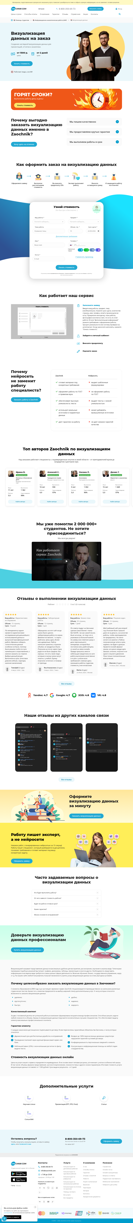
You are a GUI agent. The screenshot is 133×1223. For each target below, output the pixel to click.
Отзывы (65, 14)
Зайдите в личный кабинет (96, 335)
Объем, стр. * (75, 227)
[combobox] (48, 221)
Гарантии (55, 14)
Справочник (75, 14)
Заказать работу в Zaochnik (26, 399)
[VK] (92, 250)
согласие (84, 273)
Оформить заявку (95, 9)
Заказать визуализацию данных (86, 816)
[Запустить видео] (66, 561)
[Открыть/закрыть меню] (12, 20)
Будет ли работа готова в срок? (46, 904)
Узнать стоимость (22, 63)
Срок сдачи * (92, 227)
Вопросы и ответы (109, 1176)
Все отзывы (66, 684)
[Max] (98, 250)
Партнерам (87, 1188)
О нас (85, 1167)
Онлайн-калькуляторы (110, 1173)
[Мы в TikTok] (52, 1201)
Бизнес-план (85, 618)
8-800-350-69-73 (75, 1138)
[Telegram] (80, 250)
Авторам (41, 9)
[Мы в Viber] (48, 1188)
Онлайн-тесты (107, 1170)
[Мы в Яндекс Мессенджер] (39, 1192)
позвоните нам (25, 1144)
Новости (86, 1179)
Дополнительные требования (66, 236)
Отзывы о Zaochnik (89, 1176)
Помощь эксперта (69, 1192)
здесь (13, 1144)
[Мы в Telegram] (39, 1188)
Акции (85, 14)
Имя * (37, 241)
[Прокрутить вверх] (128, 1215)
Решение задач (119, 618)
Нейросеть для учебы (110, 1185)
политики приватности (70, 273)
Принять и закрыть (12, 1217)
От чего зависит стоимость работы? (47, 898)
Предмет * (74, 218)
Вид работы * (39, 218)
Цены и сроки (16, 14)
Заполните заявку (91, 305)
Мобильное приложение (111, 1182)
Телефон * (74, 241)
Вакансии (86, 1185)
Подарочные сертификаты (112, 1179)
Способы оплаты (30, 14)
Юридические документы (91, 1197)
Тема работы (39, 227)
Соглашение (8, 1213)
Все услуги (66, 1195)
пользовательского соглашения (57, 273)
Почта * (37, 255)
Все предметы (68, 1198)
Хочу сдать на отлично (24, 144)
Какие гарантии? (40, 909)
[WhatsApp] (86, 250)
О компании (44, 14)
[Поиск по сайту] (119, 14)
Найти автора (20, 502)
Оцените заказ (90, 351)
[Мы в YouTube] (48, 1201)
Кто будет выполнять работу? (45, 893)
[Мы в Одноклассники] (44, 1201)
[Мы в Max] (57, 1188)
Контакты (94, 14)
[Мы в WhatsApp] (52, 1188)
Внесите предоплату (93, 343)
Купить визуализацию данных (27, 950)
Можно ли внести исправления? (46, 915)
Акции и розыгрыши (90, 1182)
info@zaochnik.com (48, 1171)
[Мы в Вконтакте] (44, 1188)
